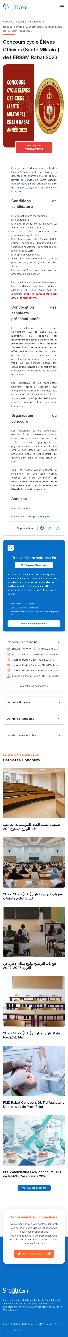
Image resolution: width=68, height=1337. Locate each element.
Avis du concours (21, 508)
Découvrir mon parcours (34, 1254)
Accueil (7, 21)
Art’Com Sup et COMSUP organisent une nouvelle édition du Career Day (35, 654)
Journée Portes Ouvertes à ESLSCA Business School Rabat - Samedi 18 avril (35, 660)
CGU (5, 1330)
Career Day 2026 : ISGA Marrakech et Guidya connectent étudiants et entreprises (34, 649)
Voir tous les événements (34, 686)
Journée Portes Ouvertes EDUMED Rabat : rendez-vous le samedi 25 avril (36, 665)
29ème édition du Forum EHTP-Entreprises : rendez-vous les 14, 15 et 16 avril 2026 (36, 676)
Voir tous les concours (34, 1187)
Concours (35, 21)
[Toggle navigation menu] (62, 6)
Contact (16, 1330)
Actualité (21, 21)
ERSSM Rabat (20, 183)
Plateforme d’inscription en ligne (30, 516)
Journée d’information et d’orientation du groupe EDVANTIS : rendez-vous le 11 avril (36, 670)
